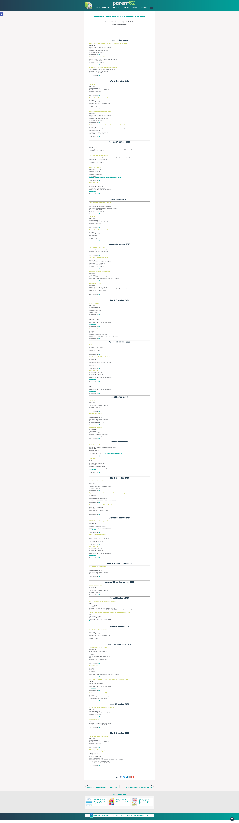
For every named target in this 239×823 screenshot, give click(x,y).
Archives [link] (115, 815)
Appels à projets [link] (95, 815)
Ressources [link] (143, 7)
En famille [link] (131, 22)
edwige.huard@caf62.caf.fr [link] (113, 177)
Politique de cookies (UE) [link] (141, 815)
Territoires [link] (116, 7)
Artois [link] (121, 22)
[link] (1, 14)
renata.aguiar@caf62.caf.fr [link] (97, 177)
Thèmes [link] (134, 7)
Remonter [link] (232, 822)
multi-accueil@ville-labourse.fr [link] (113, 453)
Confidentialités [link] (125, 817)
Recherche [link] (129, 815)
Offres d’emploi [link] (106, 815)
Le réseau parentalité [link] (102, 7)
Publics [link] (126, 7)
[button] (121, 777)
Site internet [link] (92, 191)
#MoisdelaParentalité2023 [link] (119, 24)
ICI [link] (99, 54)
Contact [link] (122, 815)
